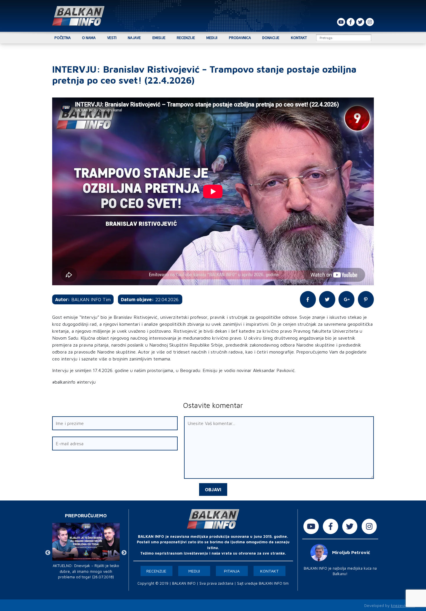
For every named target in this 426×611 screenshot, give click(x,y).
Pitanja (232, 570)
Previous (48, 553)
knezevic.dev (403, 605)
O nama (89, 37)
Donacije (270, 37)
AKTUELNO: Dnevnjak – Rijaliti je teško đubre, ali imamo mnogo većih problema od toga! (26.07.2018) (86, 571)
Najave (134, 37)
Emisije (158, 37)
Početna (62, 37)
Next (124, 553)
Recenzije (186, 37)
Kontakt (299, 37)
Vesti (111, 37)
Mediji (211, 37)
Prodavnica (240, 37)
